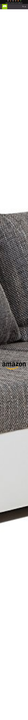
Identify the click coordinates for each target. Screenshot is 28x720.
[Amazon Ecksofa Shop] (14, 366)
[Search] (22, 6)
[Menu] (25, 6)
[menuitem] (22, 6)
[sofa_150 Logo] (11, 6)
